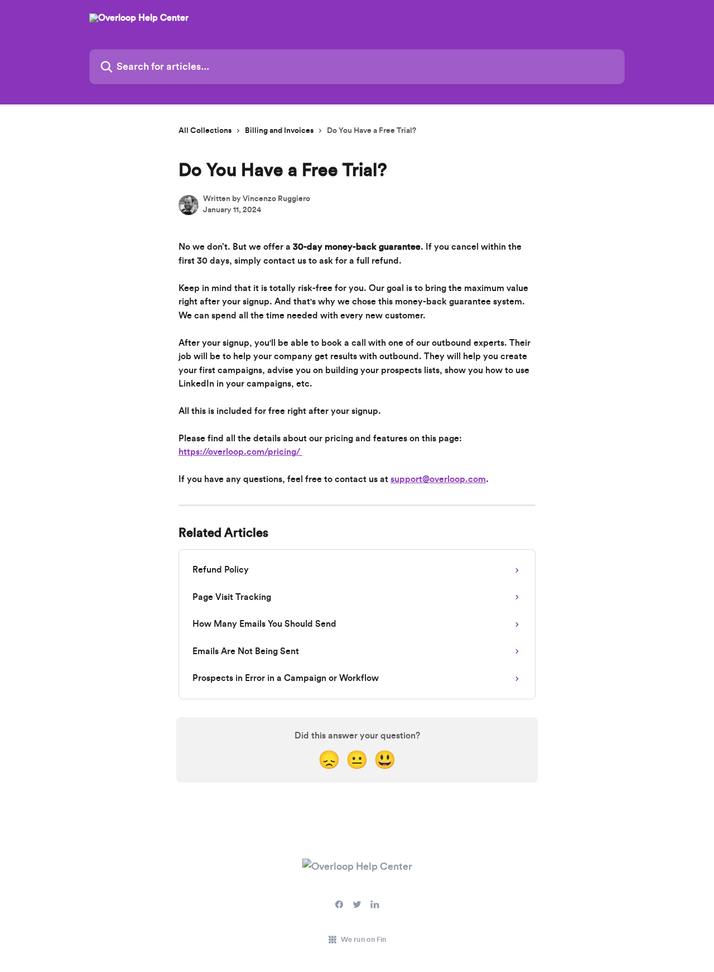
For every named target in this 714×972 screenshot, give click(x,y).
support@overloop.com (438, 479)
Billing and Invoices (279, 131)
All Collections (204, 131)
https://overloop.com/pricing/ (240, 451)
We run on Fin (363, 939)
